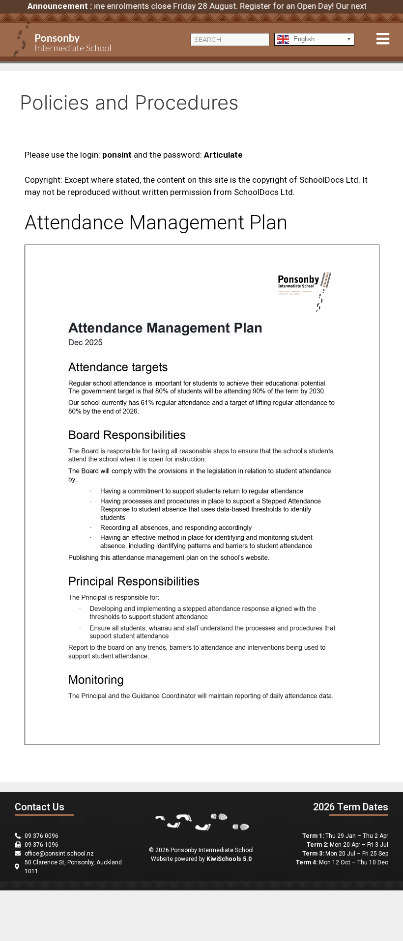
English (303, 38)
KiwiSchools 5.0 (229, 859)
